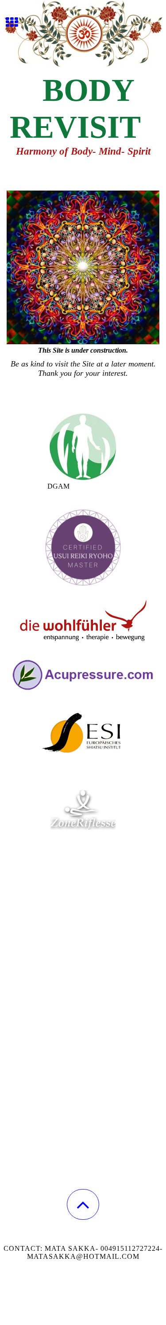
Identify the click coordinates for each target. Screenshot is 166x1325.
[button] (83, 1204)
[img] (83, 33)
